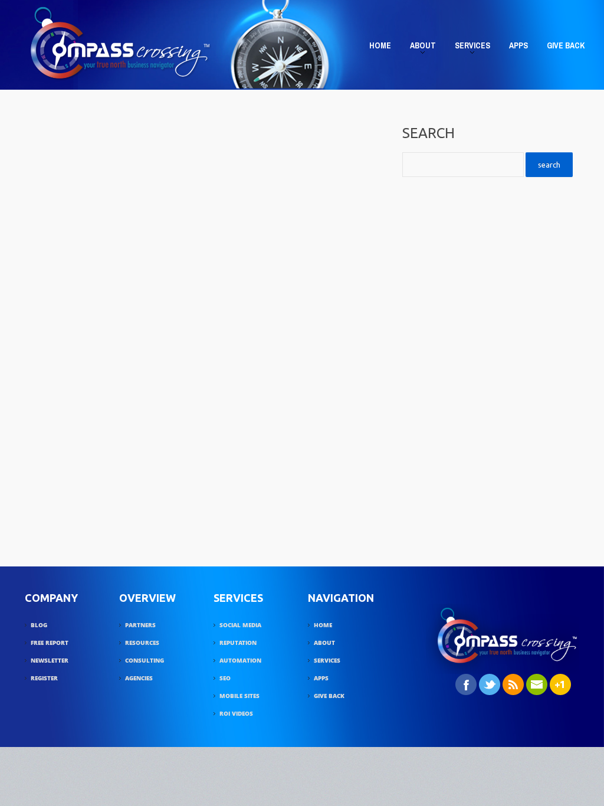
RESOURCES (142, 642)
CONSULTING (144, 660)
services (469, 47)
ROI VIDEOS (236, 713)
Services (327, 660)
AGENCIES (139, 678)
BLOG (39, 625)
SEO (225, 678)
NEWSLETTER (49, 660)
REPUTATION (238, 642)
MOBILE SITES (239, 696)
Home (380, 45)
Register (44, 678)
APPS (518, 45)
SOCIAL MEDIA (240, 625)
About (419, 47)
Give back (329, 696)
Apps (321, 678)
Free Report (49, 642)
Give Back (566, 45)
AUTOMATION (240, 660)
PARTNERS (140, 625)
